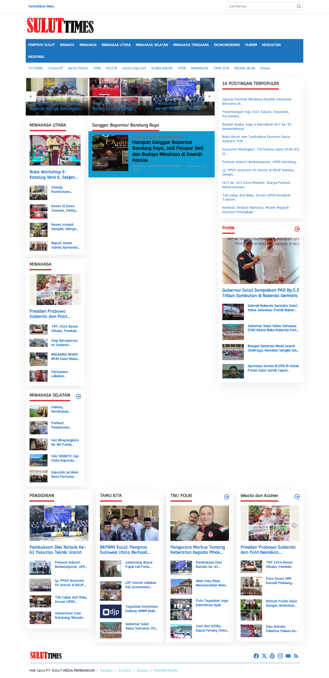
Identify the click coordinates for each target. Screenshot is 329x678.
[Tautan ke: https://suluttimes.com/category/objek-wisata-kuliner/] (297, 497)
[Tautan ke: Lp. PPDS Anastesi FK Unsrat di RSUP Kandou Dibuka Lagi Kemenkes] (40, 585)
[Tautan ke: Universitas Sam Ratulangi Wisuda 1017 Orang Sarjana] (40, 617)
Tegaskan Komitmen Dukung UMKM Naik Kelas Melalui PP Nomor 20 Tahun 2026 (141, 609)
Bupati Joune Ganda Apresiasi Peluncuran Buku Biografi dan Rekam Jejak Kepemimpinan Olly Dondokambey (64, 245)
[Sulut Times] (60, 25)
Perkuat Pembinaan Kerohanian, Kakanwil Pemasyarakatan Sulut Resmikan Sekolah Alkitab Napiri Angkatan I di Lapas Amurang (65, 425)
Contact (124, 670)
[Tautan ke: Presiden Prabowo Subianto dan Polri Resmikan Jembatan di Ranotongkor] (55, 289)
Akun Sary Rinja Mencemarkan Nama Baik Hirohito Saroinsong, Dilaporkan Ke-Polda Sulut (212, 583)
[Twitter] (264, 656)
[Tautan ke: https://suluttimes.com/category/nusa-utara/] (297, 229)
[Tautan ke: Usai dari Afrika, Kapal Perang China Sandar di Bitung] (181, 631)
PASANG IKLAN (165, 670)
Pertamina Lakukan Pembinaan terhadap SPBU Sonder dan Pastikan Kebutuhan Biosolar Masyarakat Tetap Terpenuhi (64, 374)
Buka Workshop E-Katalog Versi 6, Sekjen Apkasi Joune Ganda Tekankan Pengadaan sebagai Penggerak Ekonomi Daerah (52, 174)
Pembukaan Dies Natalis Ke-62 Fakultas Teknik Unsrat (117, 106)
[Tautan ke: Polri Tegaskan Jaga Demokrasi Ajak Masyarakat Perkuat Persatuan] (181, 609)
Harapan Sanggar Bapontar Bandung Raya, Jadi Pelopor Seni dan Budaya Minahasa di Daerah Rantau (167, 151)
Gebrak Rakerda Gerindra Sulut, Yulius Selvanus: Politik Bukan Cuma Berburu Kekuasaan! (273, 308)
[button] (299, 6)
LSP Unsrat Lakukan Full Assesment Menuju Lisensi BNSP (141, 585)
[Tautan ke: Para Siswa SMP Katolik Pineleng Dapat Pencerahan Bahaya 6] (251, 586)
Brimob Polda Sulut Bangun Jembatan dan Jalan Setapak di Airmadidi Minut (281, 603)
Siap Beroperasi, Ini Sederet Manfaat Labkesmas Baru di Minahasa (64, 343)
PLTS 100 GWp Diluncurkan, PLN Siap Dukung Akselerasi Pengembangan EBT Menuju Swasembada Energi (177, 106)
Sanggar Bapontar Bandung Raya (158, 137)
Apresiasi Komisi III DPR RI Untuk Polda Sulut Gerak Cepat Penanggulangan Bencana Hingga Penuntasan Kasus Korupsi (273, 368)
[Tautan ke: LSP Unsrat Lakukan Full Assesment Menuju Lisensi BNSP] (111, 590)
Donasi (142, 670)
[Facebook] (256, 656)
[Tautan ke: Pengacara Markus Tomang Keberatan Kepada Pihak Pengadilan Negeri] (199, 523)
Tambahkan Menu (41, 6)
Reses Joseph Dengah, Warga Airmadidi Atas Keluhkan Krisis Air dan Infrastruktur (65, 227)
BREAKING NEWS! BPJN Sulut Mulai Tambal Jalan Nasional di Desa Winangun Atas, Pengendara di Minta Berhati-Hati (65, 356)
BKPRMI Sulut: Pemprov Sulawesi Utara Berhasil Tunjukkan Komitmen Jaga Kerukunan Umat (126, 550)
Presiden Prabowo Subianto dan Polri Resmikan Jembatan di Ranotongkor (52, 314)
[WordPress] (272, 656)
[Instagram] (280, 656)
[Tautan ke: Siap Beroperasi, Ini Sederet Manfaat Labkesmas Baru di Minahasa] (39, 342)
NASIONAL (139, 166)
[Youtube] (288, 656)
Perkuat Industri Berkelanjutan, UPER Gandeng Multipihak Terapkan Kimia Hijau (71, 564)
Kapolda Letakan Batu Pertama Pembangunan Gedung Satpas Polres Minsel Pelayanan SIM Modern (64, 474)
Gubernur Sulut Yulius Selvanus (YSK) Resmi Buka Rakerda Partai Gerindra (273, 328)
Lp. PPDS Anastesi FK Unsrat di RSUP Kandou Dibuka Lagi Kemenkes (70, 583)
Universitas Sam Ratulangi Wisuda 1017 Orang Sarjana (71, 615)
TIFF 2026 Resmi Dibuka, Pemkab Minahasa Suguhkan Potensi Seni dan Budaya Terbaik (65, 328)
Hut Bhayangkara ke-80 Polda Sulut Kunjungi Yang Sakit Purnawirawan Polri (65, 442)
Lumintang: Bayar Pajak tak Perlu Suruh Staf (139, 564)
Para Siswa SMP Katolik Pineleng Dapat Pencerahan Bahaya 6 (281, 581)
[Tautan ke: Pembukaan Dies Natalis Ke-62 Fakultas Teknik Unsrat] (120, 97)
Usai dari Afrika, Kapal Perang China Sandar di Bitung (211, 628)
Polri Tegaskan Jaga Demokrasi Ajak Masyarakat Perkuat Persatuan (212, 603)
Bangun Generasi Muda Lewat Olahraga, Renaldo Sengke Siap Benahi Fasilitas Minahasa (273, 348)
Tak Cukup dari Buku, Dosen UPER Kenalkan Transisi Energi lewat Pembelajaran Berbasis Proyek (71, 599)
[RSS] (296, 656)
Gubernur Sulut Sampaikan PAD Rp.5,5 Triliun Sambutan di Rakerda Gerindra (260, 293)
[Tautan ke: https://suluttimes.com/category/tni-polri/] (227, 497)
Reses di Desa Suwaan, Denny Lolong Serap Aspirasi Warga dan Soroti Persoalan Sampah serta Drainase (55, 106)
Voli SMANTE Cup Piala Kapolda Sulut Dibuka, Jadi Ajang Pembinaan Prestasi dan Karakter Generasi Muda (65, 458)
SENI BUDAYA (172, 166)
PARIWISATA (154, 166)
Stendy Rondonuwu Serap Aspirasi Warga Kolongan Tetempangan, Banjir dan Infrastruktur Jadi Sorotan (65, 189)
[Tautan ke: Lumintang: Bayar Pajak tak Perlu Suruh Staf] (111, 568)
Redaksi (106, 670)
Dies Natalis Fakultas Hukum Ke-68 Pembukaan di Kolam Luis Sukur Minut (282, 629)
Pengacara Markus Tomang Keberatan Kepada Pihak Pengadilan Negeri (197, 550)
